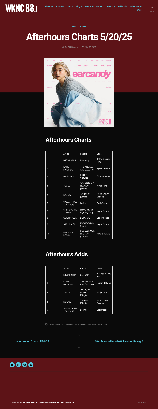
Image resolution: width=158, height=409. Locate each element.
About (47, 6)
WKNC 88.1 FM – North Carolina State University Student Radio (45, 402)
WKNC (94, 324)
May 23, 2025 (90, 47)
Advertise (60, 6)
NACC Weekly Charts (83, 324)
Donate (70, 6)
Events (88, 6)
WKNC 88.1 (102, 324)
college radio (60, 324)
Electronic (70, 324)
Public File (122, 6)
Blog (78, 6)
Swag (139, 10)
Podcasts (111, 6)
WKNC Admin (73, 47)
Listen (99, 6)
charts (51, 324)
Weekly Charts (79, 27)
